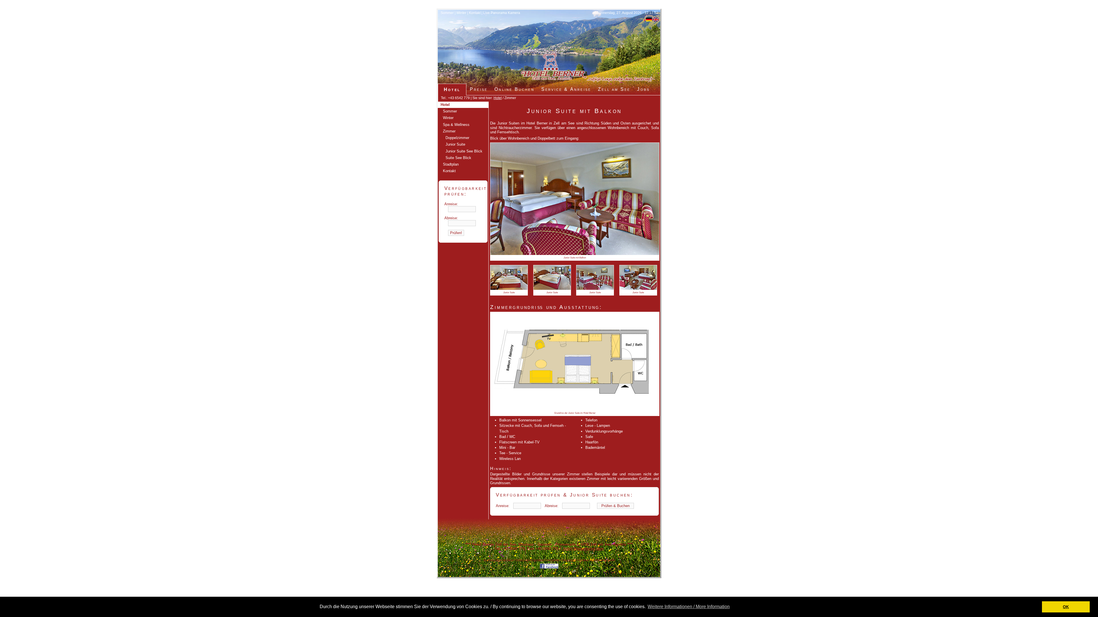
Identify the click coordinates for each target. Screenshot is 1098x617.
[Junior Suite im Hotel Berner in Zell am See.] (574, 254)
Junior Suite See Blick (463, 151)
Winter (461, 13)
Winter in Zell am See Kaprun (530, 559)
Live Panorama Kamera (501, 13)
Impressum (583, 559)
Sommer (447, 13)
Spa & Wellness (456, 124)
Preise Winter (552, 559)
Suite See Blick (458, 158)
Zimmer (449, 131)
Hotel (498, 98)
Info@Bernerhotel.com (584, 548)
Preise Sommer (568, 559)
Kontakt (475, 13)
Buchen (611, 559)
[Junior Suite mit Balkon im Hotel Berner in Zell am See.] (509, 288)
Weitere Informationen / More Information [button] (689, 606)
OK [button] (1066, 606)
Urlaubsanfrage (598, 559)
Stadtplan (451, 164)
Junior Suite (455, 144)
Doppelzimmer (457, 138)
